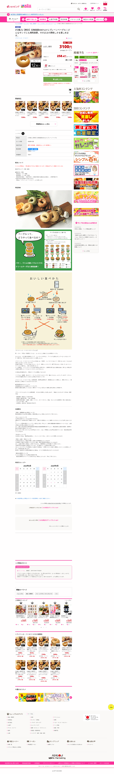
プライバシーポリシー (49, 763)
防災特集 (64, 19)
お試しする (58, 79)
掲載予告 (56, 730)
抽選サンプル (51, 744)
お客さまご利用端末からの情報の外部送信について (71, 763)
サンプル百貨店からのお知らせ (75, 744)
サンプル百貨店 (18, 23)
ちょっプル (26, 23)
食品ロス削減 (88, 19)
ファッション (57, 717)
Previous (17, 613)
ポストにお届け (102, 19)
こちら (33, 151)
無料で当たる (32, 19)
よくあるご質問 (92, 763)
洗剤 (32, 717)
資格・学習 (56, 727)
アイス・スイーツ (12, 727)
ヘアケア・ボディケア (36, 722)
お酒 (9, 733)
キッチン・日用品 (35, 719)
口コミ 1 (70, 38)
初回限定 (43, 19)
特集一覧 (10, 744)
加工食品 (10, 722)
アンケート (90, 744)
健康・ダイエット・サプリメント (38, 727)
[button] (23, 19)
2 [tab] (43, 627)
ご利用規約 (37, 763)
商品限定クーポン (32, 744)
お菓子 (9, 725)
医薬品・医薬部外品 (35, 730)
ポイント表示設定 (104, 763)
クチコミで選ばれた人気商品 (14, 747)
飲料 (9, 730)
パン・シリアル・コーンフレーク (45, 23)
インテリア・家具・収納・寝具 (38, 733)
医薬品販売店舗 (26, 763)
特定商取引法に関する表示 (12, 763)
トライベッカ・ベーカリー (21, 38)
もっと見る (68, 600)
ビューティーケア (35, 725)
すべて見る (30, 714)
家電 (55, 719)
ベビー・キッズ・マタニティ (60, 722)
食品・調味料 (33, 23)
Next (71, 613)
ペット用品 (56, 725)
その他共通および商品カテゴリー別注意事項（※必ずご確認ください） (33, 498)
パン (55, 23)
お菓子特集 (53, 19)
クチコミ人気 (75, 19)
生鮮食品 (10, 719)
